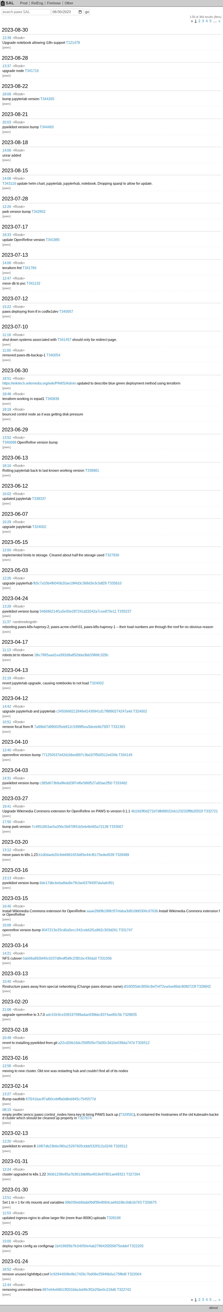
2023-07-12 (15, 298)
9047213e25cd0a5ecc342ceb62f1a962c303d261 (80, 930)
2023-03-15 (15, 898)
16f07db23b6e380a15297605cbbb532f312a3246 (75, 1146)
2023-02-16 (15, 1058)
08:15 (6, 1110)
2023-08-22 (15, 86)
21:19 (6, 678)
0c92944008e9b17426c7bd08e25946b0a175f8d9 (88, 1274)
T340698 (9, 442)
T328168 (114, 1218)
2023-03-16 (15, 870)
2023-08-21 (15, 114)
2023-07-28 (15, 198)
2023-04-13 (15, 670)
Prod (23, 3)
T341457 (64, 340)
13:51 (6, 1197)
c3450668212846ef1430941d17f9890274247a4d (94, 711)
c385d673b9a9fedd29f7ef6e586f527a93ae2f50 (76, 783)
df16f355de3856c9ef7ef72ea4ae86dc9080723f (159, 986)
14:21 (6, 953)
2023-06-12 (15, 486)
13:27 (6, 1094)
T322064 (134, 1274)
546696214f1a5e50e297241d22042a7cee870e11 (78, 611)
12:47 (6, 278)
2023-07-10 (15, 326)
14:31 (6, 778)
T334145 (125, 755)
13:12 (6, 850)
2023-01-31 (15, 1161)
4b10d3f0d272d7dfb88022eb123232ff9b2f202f (167, 811)
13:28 (6, 606)
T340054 (53, 355)
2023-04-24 (15, 598)
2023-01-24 (15, 1261)
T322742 (124, 1290)
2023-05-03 (15, 570)
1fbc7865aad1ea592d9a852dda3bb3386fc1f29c (71, 655)
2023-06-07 (15, 514)
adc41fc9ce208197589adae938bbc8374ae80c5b (84, 1014)
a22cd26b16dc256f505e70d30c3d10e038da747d (96, 1043)
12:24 (6, 1169)
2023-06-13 (15, 458)
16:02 (6, 494)
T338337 (39, 499)
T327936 (112, 555)
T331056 (105, 958)
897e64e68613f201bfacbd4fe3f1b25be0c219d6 (79, 1290)
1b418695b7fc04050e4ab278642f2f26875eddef (92, 1246)
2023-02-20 (15, 1001)
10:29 (6, 522)
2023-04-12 (15, 698)
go (87, 12)
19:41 (6, 806)
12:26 (6, 206)
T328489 (122, 855)
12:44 (6, 1285)
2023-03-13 (15, 973)
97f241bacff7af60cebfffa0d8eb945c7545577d (61, 1099)
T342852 (39, 212)
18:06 (6, 94)
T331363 (118, 727)
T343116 (9, 183)
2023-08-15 (15, 170)
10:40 (6, 981)
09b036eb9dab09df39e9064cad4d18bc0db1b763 (103, 1202)
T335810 (115, 583)
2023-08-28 (15, 58)
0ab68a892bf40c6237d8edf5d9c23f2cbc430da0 (60, 958)
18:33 (6, 235)
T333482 (120, 783)
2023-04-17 (15, 642)
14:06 (6, 150)
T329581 (127, 1114)
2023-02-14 (15, 1086)
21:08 (6, 1009)
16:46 (6, 906)
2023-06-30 (15, 370)
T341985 (53, 240)
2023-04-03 (15, 770)
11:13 (6, 650)
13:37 (6, 66)
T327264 (133, 1174)
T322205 (137, 1246)
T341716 (32, 71)
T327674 (85, 1118)
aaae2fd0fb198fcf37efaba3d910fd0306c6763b (122, 911)
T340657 (66, 311)
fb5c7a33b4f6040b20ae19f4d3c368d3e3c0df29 (70, 583)
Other (69, 3)
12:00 (6, 550)
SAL (10, 3)
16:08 (6, 925)
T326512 (143, 1043)
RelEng (37, 3)
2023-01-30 (15, 1189)
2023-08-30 (15, 30)
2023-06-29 (15, 429)
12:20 (6, 1141)
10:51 (6, 722)
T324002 (39, 527)
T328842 (204, 986)
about (213, 1308)
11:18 (6, 335)
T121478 (73, 42)
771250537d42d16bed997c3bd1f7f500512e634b (80, 755)
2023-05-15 (15, 542)
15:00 (6, 1241)
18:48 (6, 394)
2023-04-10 (15, 742)
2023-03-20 (15, 842)
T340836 (52, 399)
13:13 (6, 878)
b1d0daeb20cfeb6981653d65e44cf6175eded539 (76, 855)
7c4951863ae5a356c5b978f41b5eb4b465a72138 (70, 827)
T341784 (29, 268)
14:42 (6, 706)
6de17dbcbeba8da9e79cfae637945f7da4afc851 (77, 883)
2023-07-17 (15, 227)
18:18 (6, 409)
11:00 (6, 350)
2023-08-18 (15, 142)
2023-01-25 (15, 1233)
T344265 (47, 99)
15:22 (6, 307)
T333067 (116, 827)
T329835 (130, 1014)
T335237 (124, 611)
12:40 (6, 750)
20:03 (6, 122)
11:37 (6, 622)
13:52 (6, 437)
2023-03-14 (15, 945)
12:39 (6, 38)
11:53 (6, 1213)
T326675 (150, 1202)
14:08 (6, 178)
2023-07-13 (15, 255)
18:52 (6, 1269)
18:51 (6, 378)
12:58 (6, 1066)
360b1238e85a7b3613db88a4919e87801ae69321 (86, 1174)
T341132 (33, 283)
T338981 (92, 470)
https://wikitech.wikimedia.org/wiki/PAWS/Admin (39, 383)
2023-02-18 (15, 1030)
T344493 (47, 127)
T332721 (211, 811)
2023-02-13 (15, 1133)
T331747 (126, 930)
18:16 (6, 466)
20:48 (6, 1038)
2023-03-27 (15, 798)
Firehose (54, 3)
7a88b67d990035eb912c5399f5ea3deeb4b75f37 (72, 727)
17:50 (6, 822)
